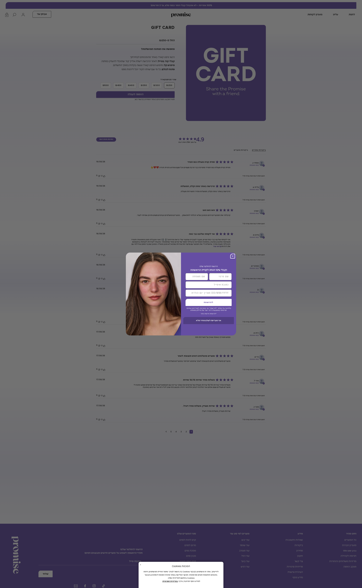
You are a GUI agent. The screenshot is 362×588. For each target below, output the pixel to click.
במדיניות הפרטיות (170, 581)
